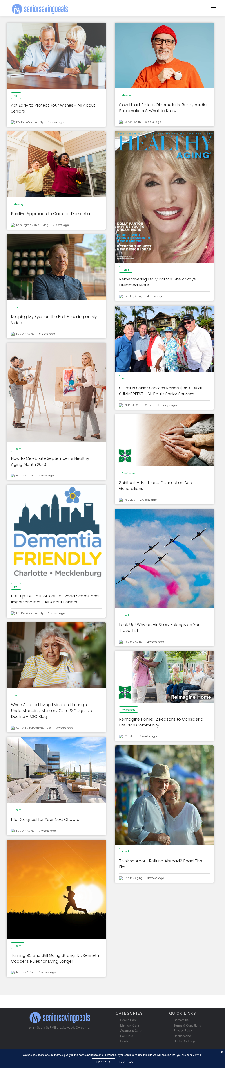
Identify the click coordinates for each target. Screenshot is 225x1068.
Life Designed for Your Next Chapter (46, 819)
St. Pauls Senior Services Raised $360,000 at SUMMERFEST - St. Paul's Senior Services (161, 391)
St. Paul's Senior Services (140, 405)
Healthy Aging (133, 296)
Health (126, 269)
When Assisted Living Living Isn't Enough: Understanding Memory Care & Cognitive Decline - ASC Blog (51, 710)
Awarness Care (131, 1030)
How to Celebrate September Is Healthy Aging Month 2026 (50, 461)
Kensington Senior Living (32, 225)
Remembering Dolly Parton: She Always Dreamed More (157, 282)
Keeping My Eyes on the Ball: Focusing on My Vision (54, 319)
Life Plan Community (30, 122)
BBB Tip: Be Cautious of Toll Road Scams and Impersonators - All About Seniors (55, 599)
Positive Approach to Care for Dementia (50, 213)
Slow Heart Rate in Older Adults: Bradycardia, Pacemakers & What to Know (163, 107)
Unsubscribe (182, 1036)
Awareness (128, 473)
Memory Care (129, 1025)
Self (16, 95)
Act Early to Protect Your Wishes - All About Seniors (53, 108)
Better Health (132, 122)
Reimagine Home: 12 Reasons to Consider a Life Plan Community (161, 722)
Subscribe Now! (94, 1060)
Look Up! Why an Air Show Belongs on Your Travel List (160, 627)
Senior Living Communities (34, 728)
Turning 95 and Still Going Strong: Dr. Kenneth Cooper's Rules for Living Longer (55, 958)
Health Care (128, 1020)
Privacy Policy (183, 1030)
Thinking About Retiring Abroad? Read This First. (160, 864)
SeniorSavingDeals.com (195, 1059)
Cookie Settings (184, 1041)
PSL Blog (129, 500)
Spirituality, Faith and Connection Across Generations (158, 485)
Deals (124, 1041)
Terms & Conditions (187, 1025)
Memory (126, 95)
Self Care (126, 1036)
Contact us (181, 1020)
